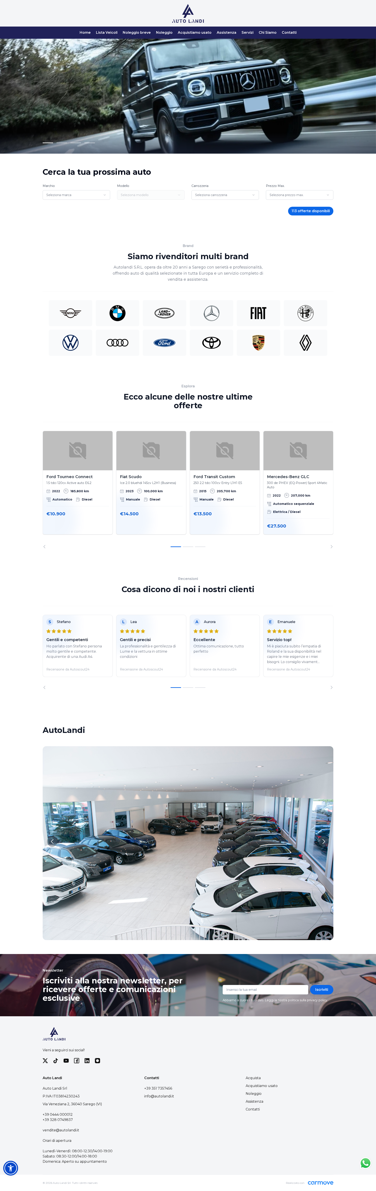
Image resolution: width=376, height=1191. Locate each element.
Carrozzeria (199, 186)
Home (85, 32)
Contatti (289, 32)
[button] (10, 1168)
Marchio (49, 186)
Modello (123, 186)
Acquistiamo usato (195, 32)
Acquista (253, 1078)
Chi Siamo (268, 32)
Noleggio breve (137, 32)
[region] (188, 489)
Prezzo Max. (275, 186)
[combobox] (76, 195)
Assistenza (226, 32)
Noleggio (164, 32)
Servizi (247, 32)
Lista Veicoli (107, 32)
